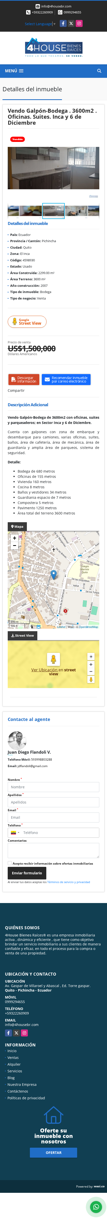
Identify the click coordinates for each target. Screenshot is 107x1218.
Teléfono (15, 825)
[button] (95, 138)
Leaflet (61, 627)
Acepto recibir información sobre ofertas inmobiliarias (53, 863)
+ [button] (14, 538)
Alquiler (14, 1064)
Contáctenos (17, 1091)
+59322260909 (42, 12)
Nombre (15, 780)
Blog (11, 1077)
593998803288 (41, 759)
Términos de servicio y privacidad (68, 882)
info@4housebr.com (22, 1024)
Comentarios (17, 840)
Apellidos (16, 795)
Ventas (13, 1057)
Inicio (11, 1050)
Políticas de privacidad (26, 1098)
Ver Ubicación (44, 670)
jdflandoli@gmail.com (33, 766)
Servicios (14, 1071)
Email (13, 810)
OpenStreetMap (88, 627)
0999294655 (72, 12)
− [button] (14, 545)
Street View (30, 322)
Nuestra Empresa (22, 1084)
